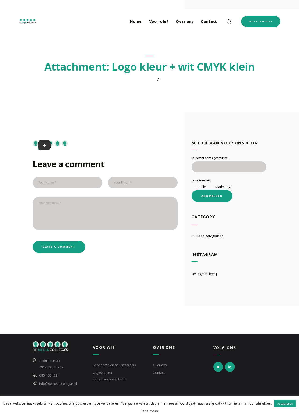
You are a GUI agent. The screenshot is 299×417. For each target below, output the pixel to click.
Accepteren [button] (285, 403)
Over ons (160, 365)
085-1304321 (49, 375)
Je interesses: (201, 180)
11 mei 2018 (144, 79)
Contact (159, 372)
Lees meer (149, 411)
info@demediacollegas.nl (58, 383)
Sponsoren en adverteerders (114, 365)
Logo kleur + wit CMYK (42, 145)
